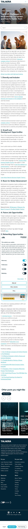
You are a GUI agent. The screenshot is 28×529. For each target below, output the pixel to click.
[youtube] (19, 512)
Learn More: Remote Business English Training (13, 177)
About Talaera (18, 478)
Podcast (3, 480)
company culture (5, 122)
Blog (2, 482)
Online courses (4, 470)
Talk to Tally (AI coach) (6, 464)
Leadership (8, 10)
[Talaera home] (6, 1)
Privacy (16, 486)
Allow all (14, 283)
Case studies (18, 464)
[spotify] (14, 512)
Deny (14, 290)
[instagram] (11, 512)
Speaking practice (5, 466)
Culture (3, 10)
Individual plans (4, 468)
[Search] (25, 27)
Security (17, 484)
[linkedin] (8, 512)
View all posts (6, 393)
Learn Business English (6, 462)
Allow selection (14, 286)
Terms (16, 489)
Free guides (4, 484)
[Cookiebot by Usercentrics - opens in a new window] (20, 237)
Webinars (3, 478)
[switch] (24, 265)
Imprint (16, 493)
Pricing (16, 472)
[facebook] (17, 512)
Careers (17, 482)
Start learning (21, 526)
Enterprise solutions (20, 462)
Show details (20, 278)
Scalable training (19, 466)
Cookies (17, 491)
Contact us (17, 480)
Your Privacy (18, 495)
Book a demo (12, 526)
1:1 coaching (18, 468)
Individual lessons (7, 316)
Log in (4, 526)
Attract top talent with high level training (12, 74)
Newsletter (3, 489)
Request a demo (19, 470)
